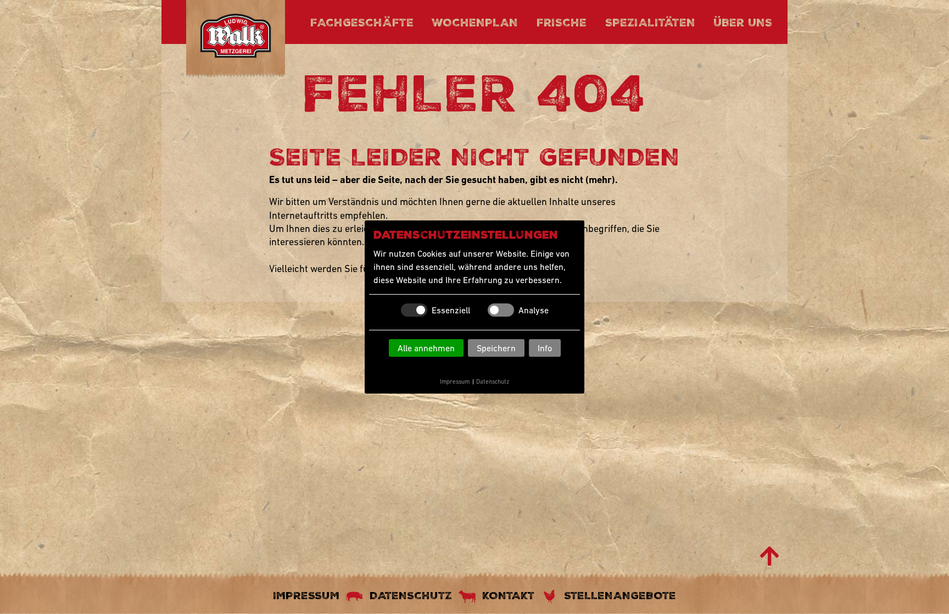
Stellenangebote (620, 595)
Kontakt (508, 595)
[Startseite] (235, 37)
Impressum (455, 381)
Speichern (496, 348)
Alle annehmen (426, 348)
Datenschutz (492, 381)
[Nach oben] (769, 556)
